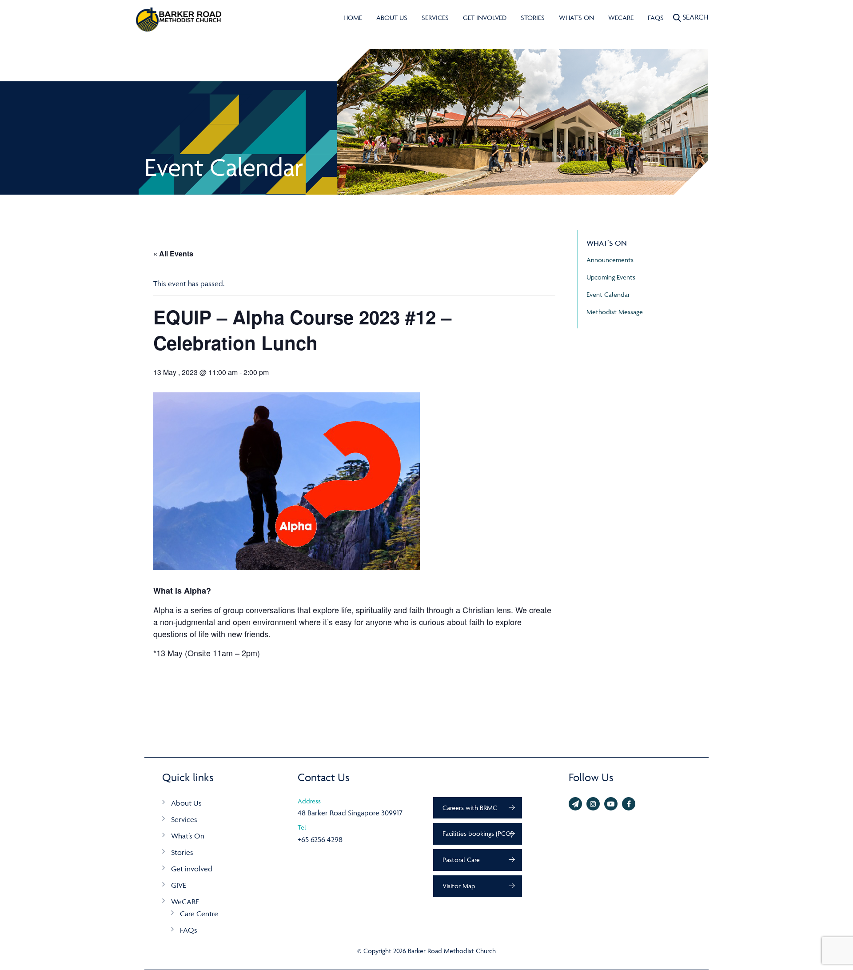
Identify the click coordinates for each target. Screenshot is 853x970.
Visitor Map (458, 886)
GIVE (178, 885)
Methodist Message (614, 311)
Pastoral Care (461, 859)
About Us (391, 17)
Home (352, 17)
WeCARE (621, 17)
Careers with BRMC (469, 807)
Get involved (484, 17)
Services (435, 17)
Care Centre (199, 913)
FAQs (656, 17)
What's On (576, 17)
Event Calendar (608, 294)
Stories (533, 17)
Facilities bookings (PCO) (477, 833)
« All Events (173, 253)
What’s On (187, 835)
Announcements (610, 259)
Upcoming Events (610, 277)
